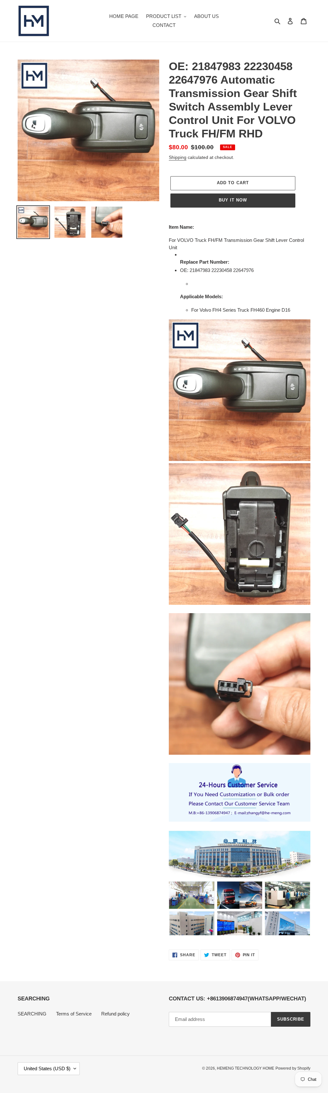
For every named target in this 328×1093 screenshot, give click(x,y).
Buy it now (233, 200)
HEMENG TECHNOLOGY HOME (245, 1068)
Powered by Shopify (292, 1068)
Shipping (177, 157)
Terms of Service (74, 1013)
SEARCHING (32, 1013)
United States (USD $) (47, 1068)
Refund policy (115, 1013)
